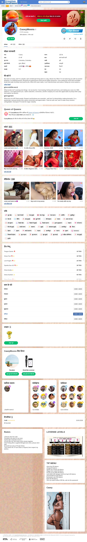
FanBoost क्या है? (78, 34)
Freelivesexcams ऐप (36, 5)
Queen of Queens (33, 112)
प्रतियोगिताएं (25, 5)
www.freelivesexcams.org (21, 535)
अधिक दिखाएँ (7, 84)
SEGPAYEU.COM (38, 535)
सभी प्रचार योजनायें (18, 5)
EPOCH (31, 535)
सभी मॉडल (3, 5)
